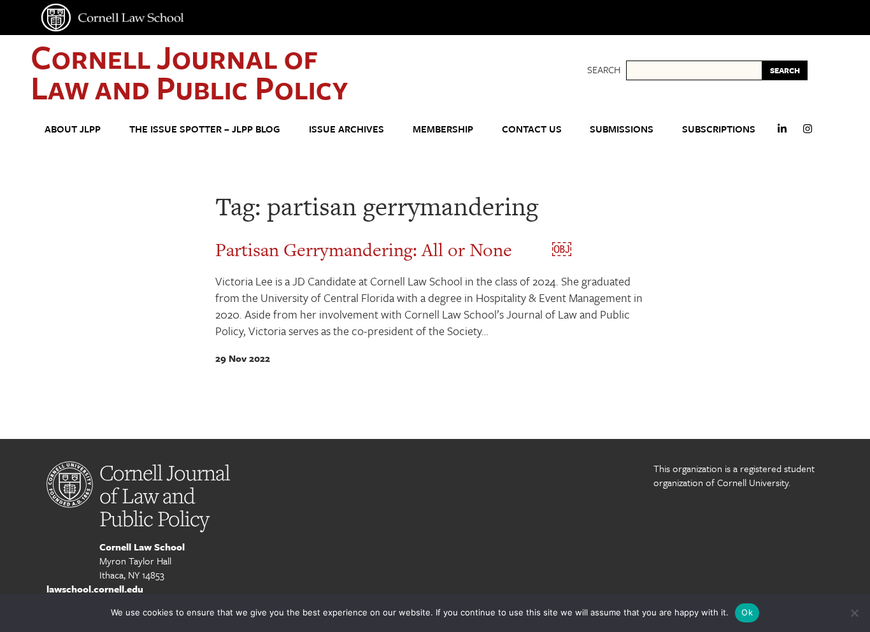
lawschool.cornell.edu (94, 589)
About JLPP (73, 129)
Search (603, 69)
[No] (854, 613)
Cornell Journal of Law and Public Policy (189, 71)
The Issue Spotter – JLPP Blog (204, 129)
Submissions (621, 129)
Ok (747, 612)
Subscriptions (718, 129)
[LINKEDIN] (782, 134)
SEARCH (785, 70)
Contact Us (532, 129)
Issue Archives (346, 129)
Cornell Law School (142, 547)
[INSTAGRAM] (807, 134)
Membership (443, 129)
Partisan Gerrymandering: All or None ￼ (393, 249)
